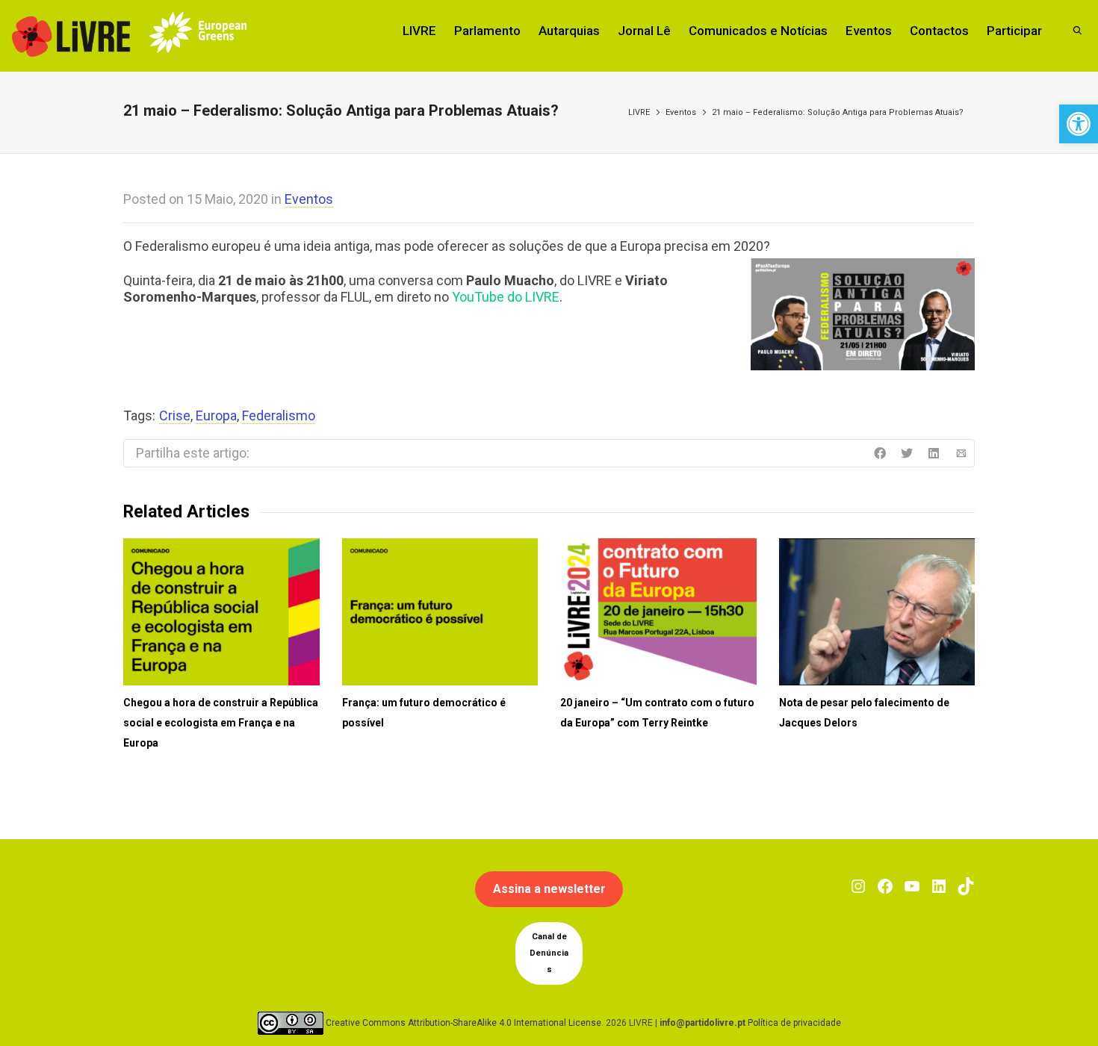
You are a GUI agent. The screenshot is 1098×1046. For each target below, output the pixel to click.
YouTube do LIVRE (505, 297)
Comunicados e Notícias (758, 30)
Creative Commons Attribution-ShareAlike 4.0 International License (463, 1023)
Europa (216, 415)
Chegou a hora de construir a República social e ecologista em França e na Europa (220, 723)
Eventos (869, 30)
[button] (1078, 124)
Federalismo (278, 415)
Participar (1014, 30)
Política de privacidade (794, 1023)
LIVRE (419, 30)
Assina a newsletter (549, 889)
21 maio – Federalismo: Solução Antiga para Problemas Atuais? (838, 112)
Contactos (939, 30)
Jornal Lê (644, 30)
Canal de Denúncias (549, 953)
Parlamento (487, 30)
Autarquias (569, 30)
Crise (174, 415)
